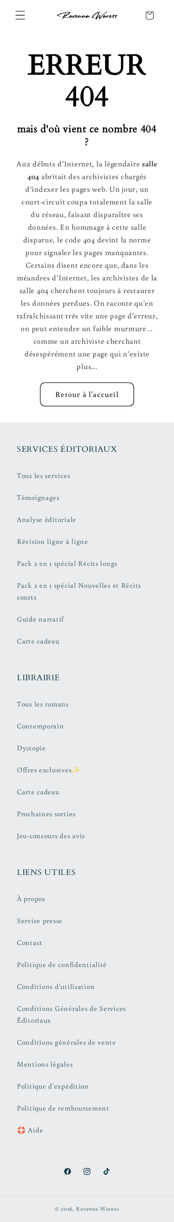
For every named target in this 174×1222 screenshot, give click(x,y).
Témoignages (38, 497)
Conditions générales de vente (66, 1042)
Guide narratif (40, 619)
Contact (30, 942)
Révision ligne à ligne (52, 541)
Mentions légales (45, 1064)
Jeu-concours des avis (51, 835)
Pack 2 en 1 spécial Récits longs (67, 563)
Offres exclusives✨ (49, 769)
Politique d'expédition (53, 1086)
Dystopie (31, 747)
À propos (31, 898)
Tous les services (43, 475)
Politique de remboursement (63, 1108)
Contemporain (40, 725)
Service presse (40, 920)
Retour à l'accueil (87, 394)
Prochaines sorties (46, 813)
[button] (20, 15)
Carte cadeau (38, 641)
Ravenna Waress (97, 1208)
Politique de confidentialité (62, 964)
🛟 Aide (30, 1130)
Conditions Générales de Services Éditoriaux (71, 1014)
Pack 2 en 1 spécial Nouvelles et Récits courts (79, 591)
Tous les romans (43, 704)
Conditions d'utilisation (56, 986)
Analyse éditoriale (46, 519)
